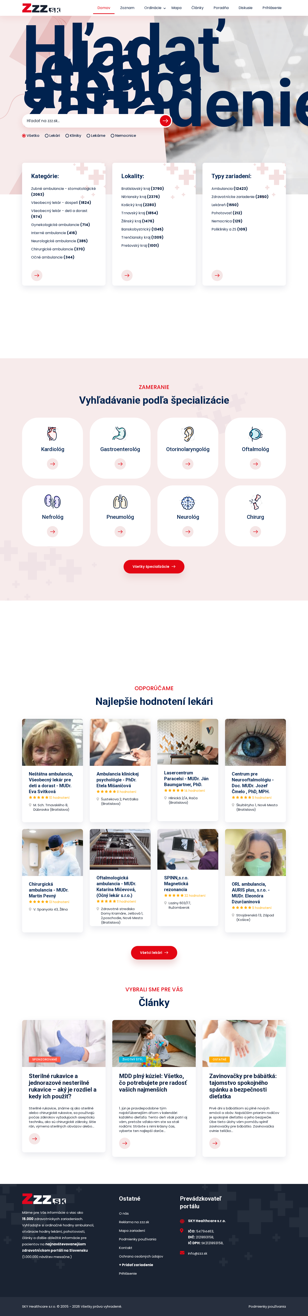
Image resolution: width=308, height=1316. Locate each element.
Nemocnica (226, 221)
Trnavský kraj (139, 213)
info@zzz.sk (197, 1253)
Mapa (176, 7)
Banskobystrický (142, 229)
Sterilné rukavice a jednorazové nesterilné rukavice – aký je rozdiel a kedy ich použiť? (63, 1086)
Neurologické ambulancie (59, 241)
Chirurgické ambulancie (58, 249)
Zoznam (127, 7)
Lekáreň (225, 204)
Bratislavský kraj (142, 188)
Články (197, 7)
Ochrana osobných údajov (141, 1256)
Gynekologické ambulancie (60, 224)
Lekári (54, 135)
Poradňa (221, 7)
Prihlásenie (272, 7)
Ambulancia (229, 188)
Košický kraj (138, 204)
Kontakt (125, 1247)
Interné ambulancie (54, 232)
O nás (124, 1213)
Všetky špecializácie (151, 566)
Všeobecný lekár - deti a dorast (59, 213)
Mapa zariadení (132, 1230)
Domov (103, 7)
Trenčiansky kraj (142, 237)
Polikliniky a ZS (229, 229)
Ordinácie (152, 7)
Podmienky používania (137, 1239)
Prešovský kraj (140, 245)
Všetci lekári (151, 952)
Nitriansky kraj (140, 196)
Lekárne (98, 135)
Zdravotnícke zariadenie (240, 196)
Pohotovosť (226, 213)
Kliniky (75, 135)
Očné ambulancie (52, 257)
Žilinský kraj (137, 221)
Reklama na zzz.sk (134, 1222)
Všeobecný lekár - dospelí (61, 202)
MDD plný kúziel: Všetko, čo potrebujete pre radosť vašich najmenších (153, 1083)
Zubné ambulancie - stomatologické (63, 191)
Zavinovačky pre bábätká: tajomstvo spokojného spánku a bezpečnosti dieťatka (243, 1086)
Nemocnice (125, 135)
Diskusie (246, 7)
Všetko (33, 135)
